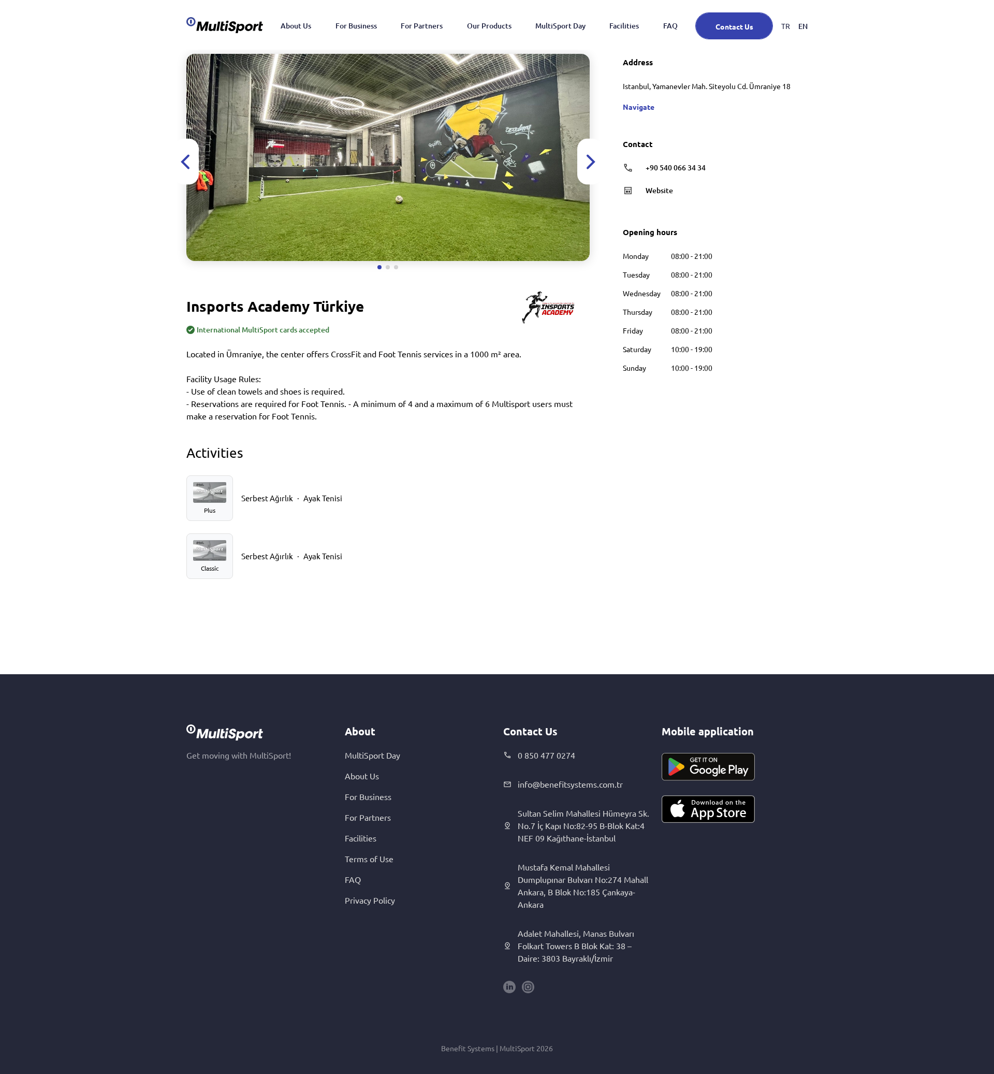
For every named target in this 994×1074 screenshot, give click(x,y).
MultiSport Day (560, 26)
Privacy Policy (370, 900)
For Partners (422, 26)
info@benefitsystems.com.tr (570, 784)
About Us (296, 26)
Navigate (638, 106)
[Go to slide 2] (388, 267)
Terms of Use (369, 858)
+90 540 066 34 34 (676, 167)
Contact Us (734, 26)
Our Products (489, 26)
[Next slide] (589, 162)
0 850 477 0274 (546, 755)
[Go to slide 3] (396, 267)
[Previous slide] (186, 162)
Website (659, 190)
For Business (356, 26)
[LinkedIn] (509, 987)
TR (785, 26)
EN (803, 26)
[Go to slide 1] (379, 267)
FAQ (670, 26)
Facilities (624, 26)
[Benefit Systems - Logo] (224, 25)
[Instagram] (528, 987)
